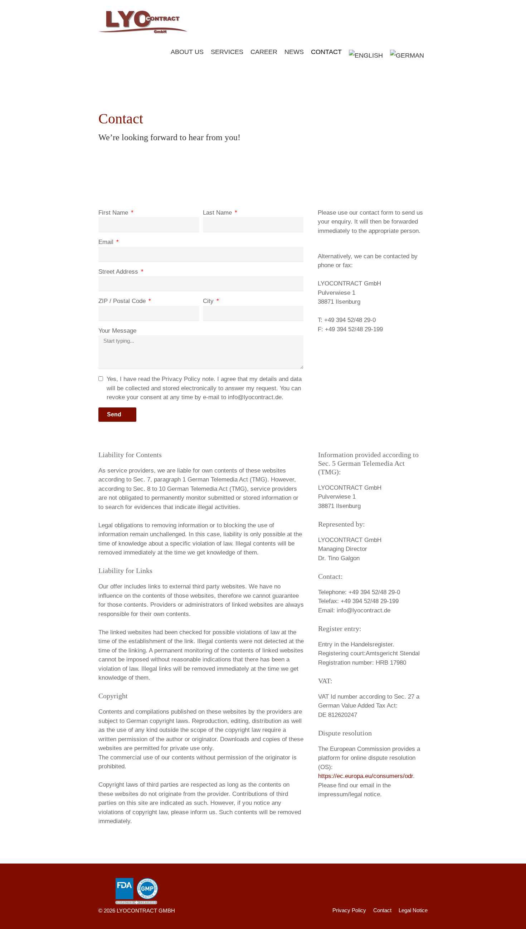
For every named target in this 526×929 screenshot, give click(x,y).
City (209, 301)
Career (263, 51)
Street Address (119, 271)
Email (106, 242)
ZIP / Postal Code (122, 301)
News (294, 51)
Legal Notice (413, 910)
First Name (114, 212)
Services (227, 51)
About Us (187, 51)
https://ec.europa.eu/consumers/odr (365, 776)
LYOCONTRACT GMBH (146, 911)
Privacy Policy (349, 910)
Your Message (117, 330)
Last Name (218, 212)
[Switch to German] (407, 55)
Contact (326, 51)
